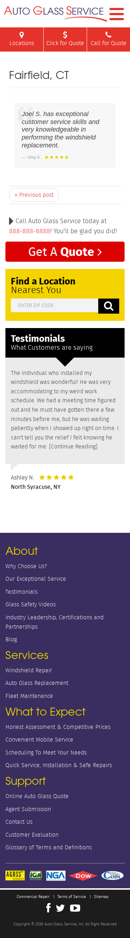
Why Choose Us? (26, 566)
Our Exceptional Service (35, 579)
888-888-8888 (29, 231)
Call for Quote (108, 43)
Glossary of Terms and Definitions (48, 847)
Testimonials (21, 592)
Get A (61, 251)
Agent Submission (28, 809)
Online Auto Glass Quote (37, 796)
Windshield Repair (28, 670)
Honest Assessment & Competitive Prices (57, 727)
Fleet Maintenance (29, 696)
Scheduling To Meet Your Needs (46, 752)
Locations (21, 43)
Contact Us (18, 822)
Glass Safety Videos (30, 604)
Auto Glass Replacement (36, 683)
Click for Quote (65, 43)
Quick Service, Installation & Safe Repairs (58, 765)
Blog (11, 639)
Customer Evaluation (31, 835)
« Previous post (33, 195)
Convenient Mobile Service (39, 739)
